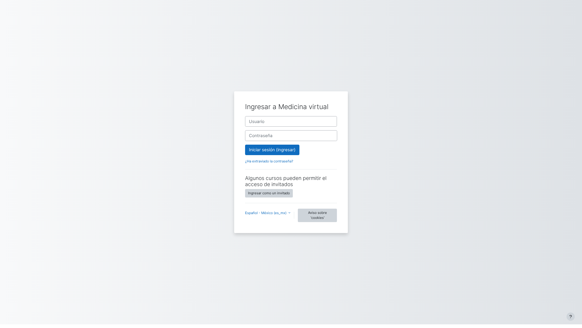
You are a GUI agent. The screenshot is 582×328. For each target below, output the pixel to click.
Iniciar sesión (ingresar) (272, 149)
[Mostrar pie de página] (571, 317)
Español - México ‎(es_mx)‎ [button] (266, 213)
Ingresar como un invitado (269, 193)
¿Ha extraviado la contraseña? (269, 161)
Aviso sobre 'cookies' (317, 215)
